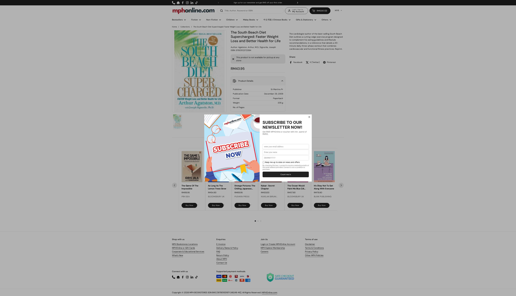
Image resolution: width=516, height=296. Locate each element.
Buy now (189, 205)
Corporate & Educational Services (188, 251)
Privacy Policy (311, 251)
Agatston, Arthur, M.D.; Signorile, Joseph (257, 47)
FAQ (218, 251)
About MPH (221, 259)
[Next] (341, 185)
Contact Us (221, 262)
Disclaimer (310, 244)
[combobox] (250, 11)
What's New (177, 255)
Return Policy (222, 255)
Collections (185, 27)
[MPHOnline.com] (193, 11)
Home (174, 27)
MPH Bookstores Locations (185, 244)
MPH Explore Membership (273, 248)
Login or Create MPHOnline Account (278, 244)
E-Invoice (220, 244)
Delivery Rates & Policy (227, 248)
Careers (264, 251)
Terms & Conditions (314, 248)
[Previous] (174, 185)
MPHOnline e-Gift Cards (183, 248)
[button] (319, 10)
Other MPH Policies (314, 255)
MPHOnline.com (269, 292)
